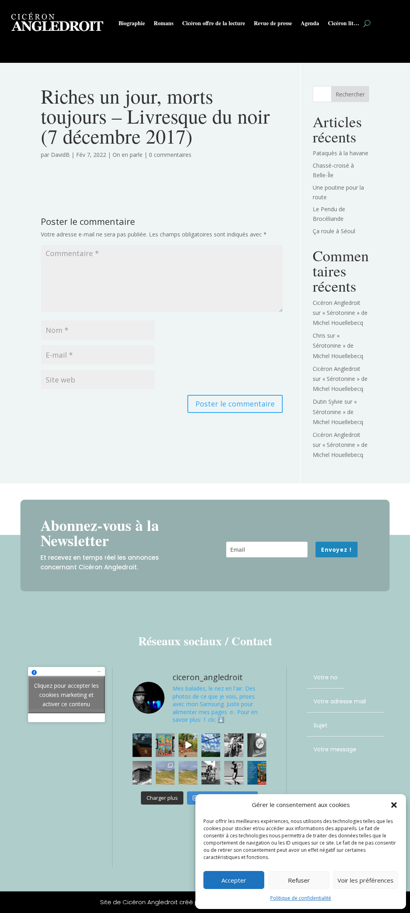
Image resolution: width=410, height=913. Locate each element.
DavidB (60, 154)
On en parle (128, 154)
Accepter (233, 880)
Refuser (299, 880)
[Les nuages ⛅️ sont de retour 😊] (210, 745)
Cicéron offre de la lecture (213, 23)
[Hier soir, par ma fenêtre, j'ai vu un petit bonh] (142, 745)
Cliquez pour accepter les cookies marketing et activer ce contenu (66, 695)
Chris (319, 335)
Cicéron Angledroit (336, 302)
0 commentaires (170, 154)
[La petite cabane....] (142, 773)
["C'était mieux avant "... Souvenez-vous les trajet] (256, 745)
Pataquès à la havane (340, 153)
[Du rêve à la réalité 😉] (210, 773)
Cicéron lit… (343, 23)
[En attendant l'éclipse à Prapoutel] (188, 773)
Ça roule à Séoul (334, 231)
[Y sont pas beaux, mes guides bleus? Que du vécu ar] (165, 745)
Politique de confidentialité (300, 898)
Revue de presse (273, 23)
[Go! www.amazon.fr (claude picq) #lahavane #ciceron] (256, 773)
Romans (163, 23)
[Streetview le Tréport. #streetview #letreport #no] (233, 773)
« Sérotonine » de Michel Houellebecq (338, 345)
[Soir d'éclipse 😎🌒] (165, 773)
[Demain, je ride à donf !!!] (233, 745)
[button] (394, 805)
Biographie (132, 23)
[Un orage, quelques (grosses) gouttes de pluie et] (188, 745)
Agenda (310, 23)
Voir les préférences (366, 880)
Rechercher (350, 94)
